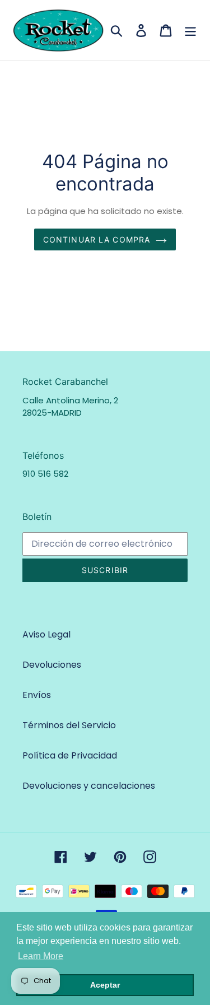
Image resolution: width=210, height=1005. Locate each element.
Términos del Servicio (69, 725)
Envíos (36, 694)
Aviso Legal (46, 634)
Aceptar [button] (105, 984)
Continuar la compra (96, 239)
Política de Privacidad (69, 755)
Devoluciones (51, 664)
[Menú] (190, 30)
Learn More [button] (40, 956)
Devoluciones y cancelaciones (88, 785)
